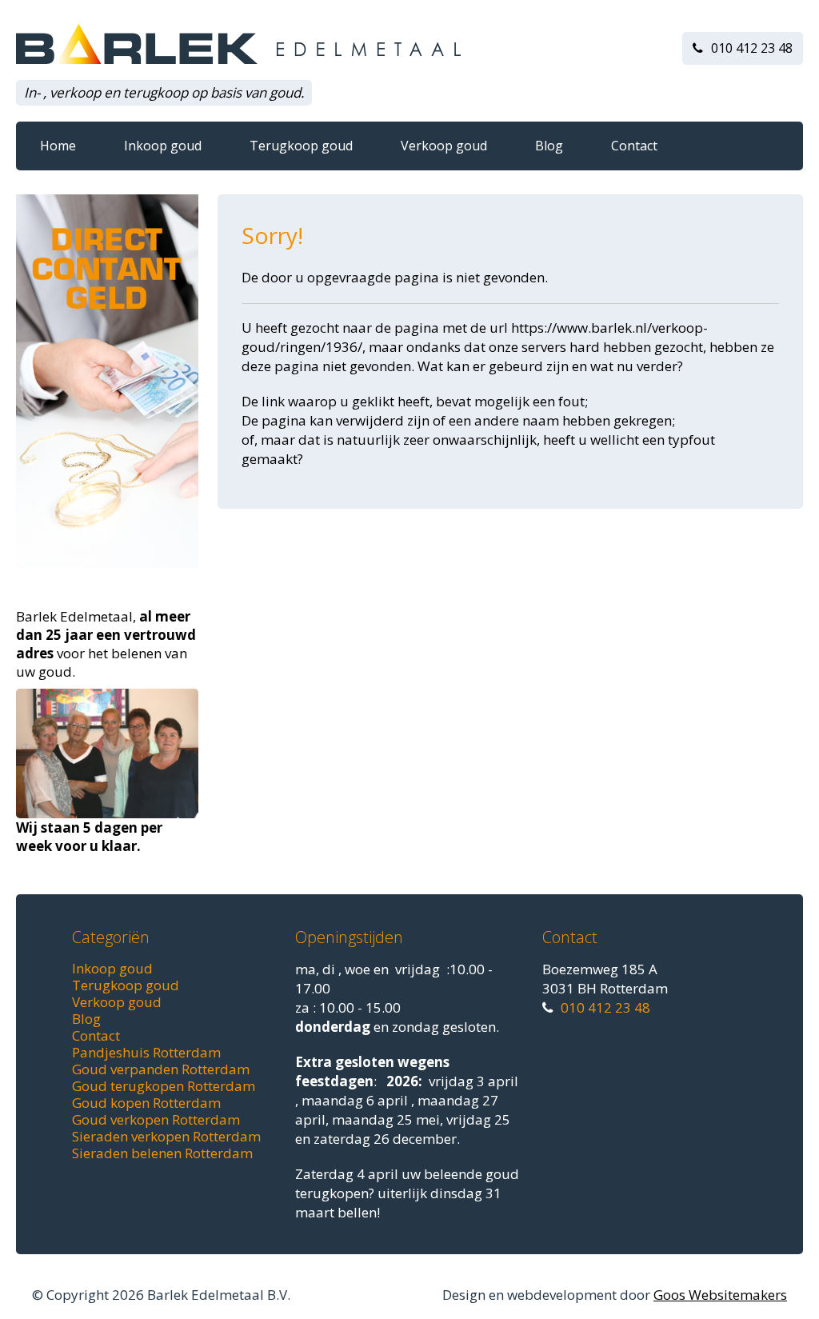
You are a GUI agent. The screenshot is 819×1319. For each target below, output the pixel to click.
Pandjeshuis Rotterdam (146, 1052)
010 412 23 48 (752, 48)
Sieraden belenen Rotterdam (162, 1153)
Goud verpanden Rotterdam (161, 1069)
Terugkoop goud (301, 145)
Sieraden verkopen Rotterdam (166, 1136)
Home (58, 145)
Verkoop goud (444, 145)
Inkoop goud (163, 145)
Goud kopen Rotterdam (146, 1102)
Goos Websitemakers (720, 1294)
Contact (634, 145)
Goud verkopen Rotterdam (156, 1119)
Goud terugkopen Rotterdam (163, 1086)
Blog (549, 145)
